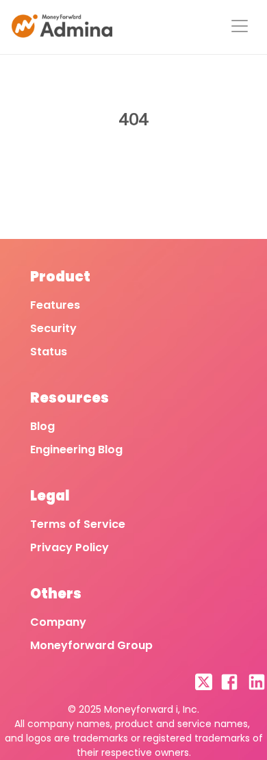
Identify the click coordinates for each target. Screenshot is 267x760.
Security (53, 328)
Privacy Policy (69, 547)
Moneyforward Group (91, 645)
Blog (42, 426)
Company (58, 622)
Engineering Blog (76, 449)
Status (48, 351)
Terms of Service (77, 524)
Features (55, 305)
